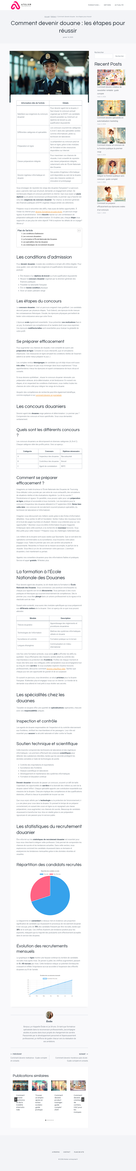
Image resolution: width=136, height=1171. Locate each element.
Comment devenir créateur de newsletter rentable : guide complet (109, 90)
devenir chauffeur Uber (56, 669)
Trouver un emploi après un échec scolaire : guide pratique (39, 1102)
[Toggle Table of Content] (78, 230)
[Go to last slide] (15, 1099)
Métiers (107, 5)
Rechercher (99, 52)
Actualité (119, 5)
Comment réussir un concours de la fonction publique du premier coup (110, 148)
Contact (66, 1152)
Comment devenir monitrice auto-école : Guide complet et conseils (71, 1057)
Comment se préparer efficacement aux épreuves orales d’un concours (111, 206)
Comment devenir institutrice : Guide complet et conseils (29, 1057)
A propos (55, 1152)
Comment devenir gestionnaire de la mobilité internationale (20, 1102)
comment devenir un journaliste (49, 395)
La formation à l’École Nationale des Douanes (40, 239)
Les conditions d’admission (33, 233)
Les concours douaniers (32, 236)
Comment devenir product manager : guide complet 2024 (58, 1102)
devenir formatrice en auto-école (48, 212)
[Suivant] (82, 1099)
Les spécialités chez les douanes (35, 242)
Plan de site (79, 1152)
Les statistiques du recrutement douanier (38, 245)
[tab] (45, 1120)
